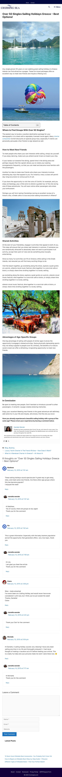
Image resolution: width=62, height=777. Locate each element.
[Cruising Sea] (10, 7)
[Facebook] (4, 441)
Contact (33, 2)
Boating (11, 448)
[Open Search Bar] (49, 7)
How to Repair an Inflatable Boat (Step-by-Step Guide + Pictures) (26, 759)
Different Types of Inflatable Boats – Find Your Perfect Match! (25, 762)
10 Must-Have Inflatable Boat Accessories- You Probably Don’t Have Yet (28, 756)
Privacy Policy (34, 772)
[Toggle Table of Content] (36, 125)
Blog (6, 448)
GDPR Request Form (45, 772)
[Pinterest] (6, 441)
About (27, 2)
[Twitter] (8, 441)
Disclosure (25, 772)
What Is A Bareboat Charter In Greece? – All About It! (24, 453)
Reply (6, 489)
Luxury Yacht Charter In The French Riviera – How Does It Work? (28, 451)
